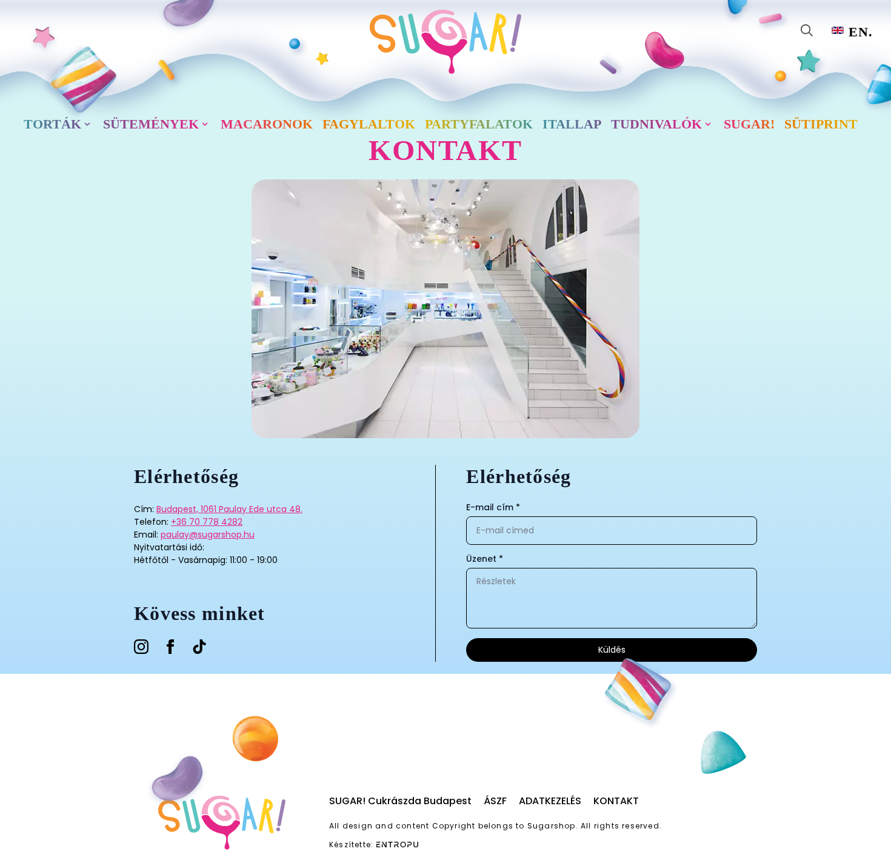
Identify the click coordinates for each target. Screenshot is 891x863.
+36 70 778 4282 (206, 522)
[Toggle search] (807, 30)
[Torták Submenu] (89, 124)
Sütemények (151, 124)
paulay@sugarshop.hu (208, 534)
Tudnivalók (656, 124)
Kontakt (616, 801)
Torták (52, 124)
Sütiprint (821, 124)
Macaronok (267, 124)
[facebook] (170, 646)
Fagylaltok (368, 124)
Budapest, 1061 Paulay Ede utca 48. (229, 509)
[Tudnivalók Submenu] (710, 124)
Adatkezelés (550, 801)
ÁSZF (495, 801)
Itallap (571, 124)
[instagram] (141, 646)
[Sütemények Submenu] (207, 124)
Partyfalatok (479, 124)
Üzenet (484, 559)
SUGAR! (749, 124)
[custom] (199, 646)
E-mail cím (493, 507)
